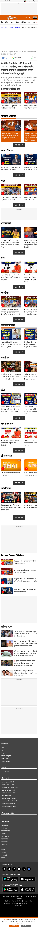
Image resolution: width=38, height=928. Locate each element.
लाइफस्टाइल (7, 423)
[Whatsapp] (32, 58)
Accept (14, 926)
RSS (29, 903)
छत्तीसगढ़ (3, 852)
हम (2, 750)
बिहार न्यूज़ (4, 833)
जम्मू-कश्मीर (4, 855)
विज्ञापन (3, 753)
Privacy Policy (28, 901)
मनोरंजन (23, 22)
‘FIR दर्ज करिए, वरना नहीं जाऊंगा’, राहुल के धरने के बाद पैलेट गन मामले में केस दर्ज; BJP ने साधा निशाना (25, 633)
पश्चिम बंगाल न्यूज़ (5, 831)
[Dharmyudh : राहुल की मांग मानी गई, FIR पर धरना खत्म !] (7, 562)
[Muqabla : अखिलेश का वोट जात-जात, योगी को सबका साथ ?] (7, 571)
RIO (34, 903)
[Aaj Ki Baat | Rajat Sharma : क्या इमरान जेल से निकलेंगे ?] (7, 590)
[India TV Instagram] (14, 869)
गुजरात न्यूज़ (4, 844)
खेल (29, 22)
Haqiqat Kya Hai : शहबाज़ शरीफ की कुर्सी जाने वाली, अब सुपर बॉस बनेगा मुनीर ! (25, 581)
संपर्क (2, 747)
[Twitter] (9, 869)
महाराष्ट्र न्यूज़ (4, 839)
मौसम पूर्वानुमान (5, 771)
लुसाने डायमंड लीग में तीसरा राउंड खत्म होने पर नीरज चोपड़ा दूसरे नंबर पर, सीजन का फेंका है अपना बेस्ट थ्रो (25, 663)
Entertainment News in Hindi (10, 787)
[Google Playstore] (10, 879)
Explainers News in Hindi (9, 801)
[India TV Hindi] (12, 17)
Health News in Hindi (8, 803)
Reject (25, 926)
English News (5, 761)
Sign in (35, 1)
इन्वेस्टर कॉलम (4, 758)
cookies (18, 923)
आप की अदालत (8, 116)
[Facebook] (4, 869)
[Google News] (6, 57)
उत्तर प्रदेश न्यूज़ (5, 825)
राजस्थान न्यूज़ (4, 841)
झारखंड (3, 858)
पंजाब (2, 847)
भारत (12, 22)
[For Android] (10, 889)
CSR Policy (6, 903)
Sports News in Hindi (8, 790)
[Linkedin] (24, 869)
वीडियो (6, 22)
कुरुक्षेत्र (5, 292)
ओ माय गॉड (6, 456)
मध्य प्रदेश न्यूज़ (5, 836)
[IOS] (24, 0)
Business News (6, 795)
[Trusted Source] (17, 57)
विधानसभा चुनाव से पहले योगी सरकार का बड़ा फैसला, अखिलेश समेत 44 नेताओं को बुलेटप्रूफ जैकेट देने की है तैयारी (25, 643)
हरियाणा (3, 849)
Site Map (7, 901)
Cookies (5, 919)
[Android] (26, 0)
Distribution (19, 906)
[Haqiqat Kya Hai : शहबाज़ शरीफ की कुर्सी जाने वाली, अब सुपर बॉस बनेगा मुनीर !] (7, 581)
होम (2, 22)
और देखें (17, 145)
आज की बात (7, 150)
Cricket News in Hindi (8, 793)
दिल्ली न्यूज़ (4, 828)
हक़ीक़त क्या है (8, 325)
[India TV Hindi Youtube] (31, 0)
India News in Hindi (7, 782)
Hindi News (4, 27)
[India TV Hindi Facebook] (28, 0)
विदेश (17, 22)
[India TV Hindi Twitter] (29, 0)
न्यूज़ (3, 180)
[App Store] (27, 879)
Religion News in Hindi (8, 798)
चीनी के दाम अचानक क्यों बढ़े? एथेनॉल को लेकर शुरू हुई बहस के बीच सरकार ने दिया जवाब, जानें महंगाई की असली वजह (25, 653)
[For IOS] (27, 889)
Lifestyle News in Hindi (8, 806)
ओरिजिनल (6, 488)
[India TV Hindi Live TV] (35, 17)
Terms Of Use (16, 901)
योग (3, 258)
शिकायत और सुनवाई (6, 756)
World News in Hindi (7, 784)
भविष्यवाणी (17, 27)
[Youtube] (19, 869)
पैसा (34, 22)
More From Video (12, 555)
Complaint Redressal (18, 903)
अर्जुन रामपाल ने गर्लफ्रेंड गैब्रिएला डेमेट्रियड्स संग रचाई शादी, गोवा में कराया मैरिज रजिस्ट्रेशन (25, 673)
